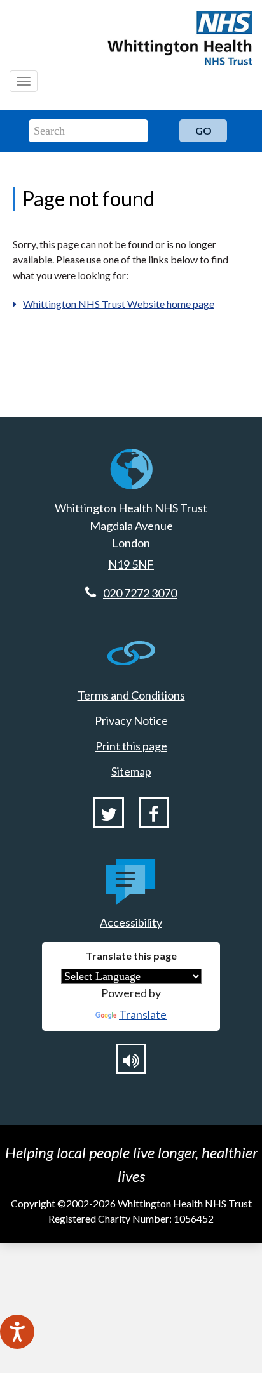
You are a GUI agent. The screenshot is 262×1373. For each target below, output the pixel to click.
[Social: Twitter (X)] (108, 812)
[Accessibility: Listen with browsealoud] (131, 1059)
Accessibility (131, 922)
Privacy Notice (131, 720)
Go (203, 130)
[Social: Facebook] (154, 812)
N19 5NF (131, 564)
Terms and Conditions (131, 695)
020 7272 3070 (140, 593)
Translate (143, 1014)
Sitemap (131, 771)
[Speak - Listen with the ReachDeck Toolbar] (17, 1332)
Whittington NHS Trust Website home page (118, 304)
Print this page (131, 746)
